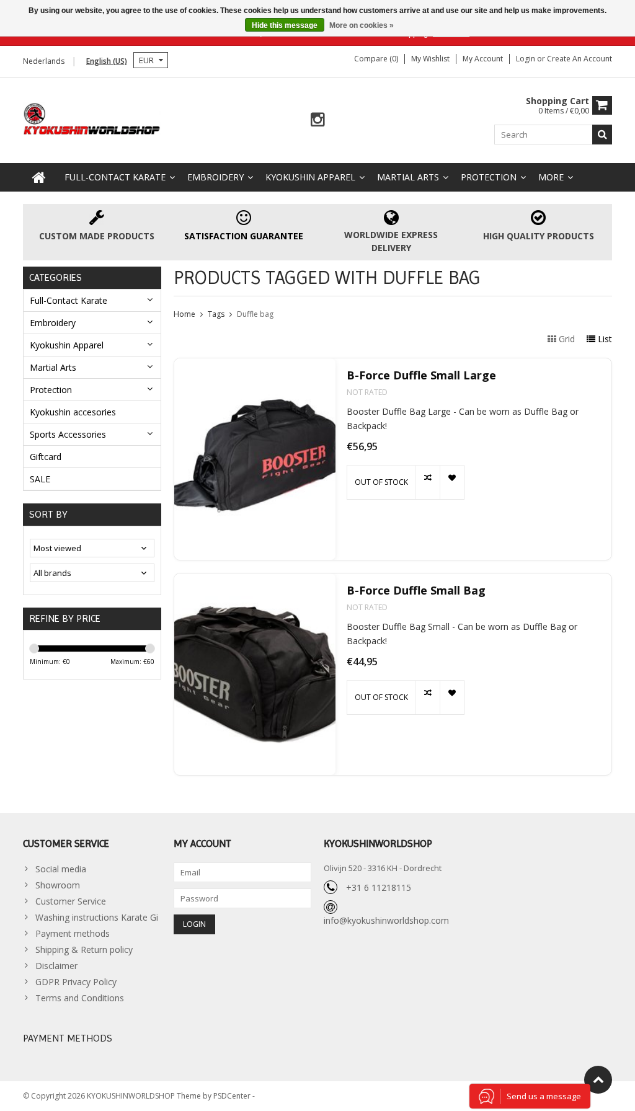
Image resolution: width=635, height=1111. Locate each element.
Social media (60, 869)
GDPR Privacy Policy (76, 982)
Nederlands (43, 61)
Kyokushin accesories (73, 412)
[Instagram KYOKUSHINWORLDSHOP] (318, 120)
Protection (489, 177)
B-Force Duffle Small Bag (416, 590)
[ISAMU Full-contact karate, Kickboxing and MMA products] (92, 117)
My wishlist (430, 58)
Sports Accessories (68, 434)
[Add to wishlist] (452, 482)
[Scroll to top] (598, 1080)
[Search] (602, 134)
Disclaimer (56, 966)
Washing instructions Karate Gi (96, 917)
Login (526, 58)
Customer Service (70, 901)
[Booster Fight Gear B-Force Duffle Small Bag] (254, 674)
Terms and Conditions (79, 998)
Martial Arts (408, 177)
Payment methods (72, 933)
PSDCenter (232, 1096)
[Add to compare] (427, 482)
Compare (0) (376, 58)
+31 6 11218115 (378, 887)
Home (184, 314)
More (551, 177)
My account (483, 58)
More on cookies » (361, 25)
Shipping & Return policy (84, 949)
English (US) (106, 61)
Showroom (57, 885)
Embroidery (215, 177)
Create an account (579, 58)
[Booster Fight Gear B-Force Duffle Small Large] (254, 459)
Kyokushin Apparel (310, 177)
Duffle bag (255, 314)
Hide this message (285, 25)
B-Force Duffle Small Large (421, 375)
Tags (216, 314)
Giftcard (45, 457)
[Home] (39, 177)
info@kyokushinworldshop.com (386, 920)
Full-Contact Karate (115, 177)
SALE (40, 479)
